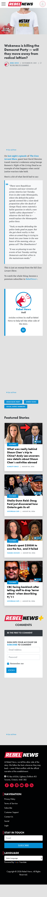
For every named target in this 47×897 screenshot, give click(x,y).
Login (6, 825)
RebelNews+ (31, 279)
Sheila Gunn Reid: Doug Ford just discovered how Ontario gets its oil (22, 504)
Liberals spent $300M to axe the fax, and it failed (22, 547)
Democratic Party (13, 402)
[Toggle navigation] (3, 4)
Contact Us (8, 816)
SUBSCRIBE (12, 644)
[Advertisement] (23, 123)
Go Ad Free (12, 150)
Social (6, 821)
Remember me (17, 663)
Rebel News (14, 63)
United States (31, 402)
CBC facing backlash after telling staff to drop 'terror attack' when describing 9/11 (23, 592)
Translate (23, 862)
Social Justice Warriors (15, 407)
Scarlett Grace (13, 467)
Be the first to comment (19, 65)
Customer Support (11, 812)
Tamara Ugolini (13, 553)
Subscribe (8, 807)
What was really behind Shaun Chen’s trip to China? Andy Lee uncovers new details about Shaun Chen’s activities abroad (23, 455)
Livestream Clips (13, 511)
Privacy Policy (9, 799)
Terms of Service (11, 803)
